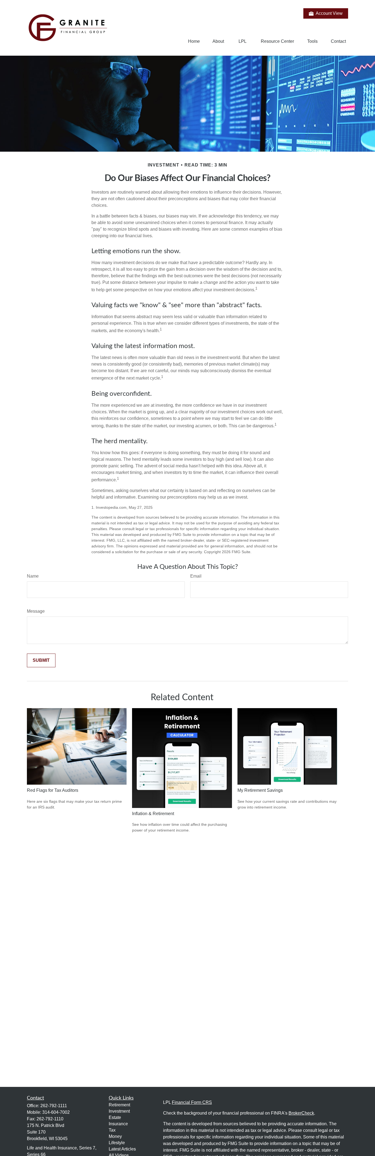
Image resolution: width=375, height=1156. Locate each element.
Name (33, 576)
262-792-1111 (53, 1105)
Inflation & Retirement (153, 813)
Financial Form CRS (192, 1102)
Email (196, 576)
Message (36, 611)
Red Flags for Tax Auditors (52, 790)
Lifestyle (117, 1142)
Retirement (119, 1105)
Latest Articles (122, 1149)
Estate (115, 1117)
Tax (112, 1130)
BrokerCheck (301, 1113)
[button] (194, 41)
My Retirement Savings (260, 790)
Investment (119, 1111)
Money (115, 1136)
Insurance (118, 1123)
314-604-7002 (56, 1112)
